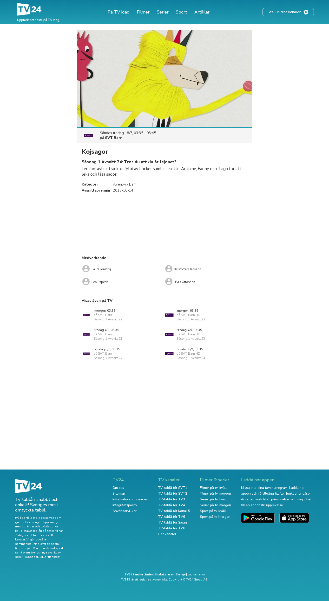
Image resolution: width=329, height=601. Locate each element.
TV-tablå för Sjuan (172, 522)
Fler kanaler (167, 534)
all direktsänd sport (49, 548)
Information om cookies (130, 499)
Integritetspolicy (124, 505)
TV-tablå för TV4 (171, 505)
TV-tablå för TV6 (171, 516)
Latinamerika (196, 574)
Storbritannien (164, 574)
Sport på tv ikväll (213, 511)
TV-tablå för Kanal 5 (174, 511)
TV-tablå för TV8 (171, 528)
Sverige (180, 574)
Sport (181, 12)
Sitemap (118, 493)
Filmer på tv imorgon (215, 493)
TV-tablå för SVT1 (172, 487)
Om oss (118, 487)
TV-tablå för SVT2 (172, 493)
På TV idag (119, 12)
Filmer (143, 12)
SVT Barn (113, 137)
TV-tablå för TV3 (171, 499)
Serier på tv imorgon (215, 505)
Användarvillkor (124, 511)
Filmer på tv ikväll (213, 487)
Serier (163, 12)
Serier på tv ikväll (213, 499)
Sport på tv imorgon (215, 516)
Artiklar (202, 12)
